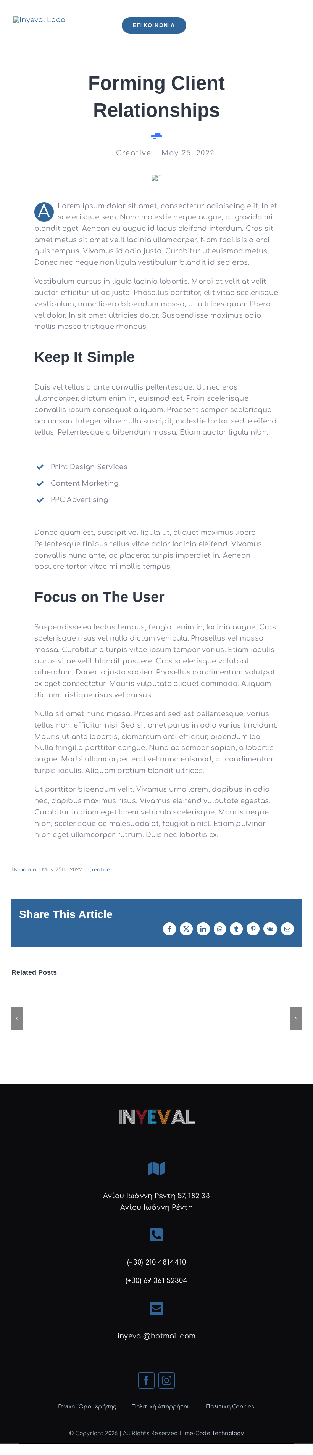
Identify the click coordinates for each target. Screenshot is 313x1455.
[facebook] (146, 1380)
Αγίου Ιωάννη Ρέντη (156, 1207)
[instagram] (166, 1380)
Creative (99, 869)
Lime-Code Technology (212, 1433)
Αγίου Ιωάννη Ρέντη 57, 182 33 (156, 1196)
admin (27, 869)
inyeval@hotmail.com (156, 1336)
